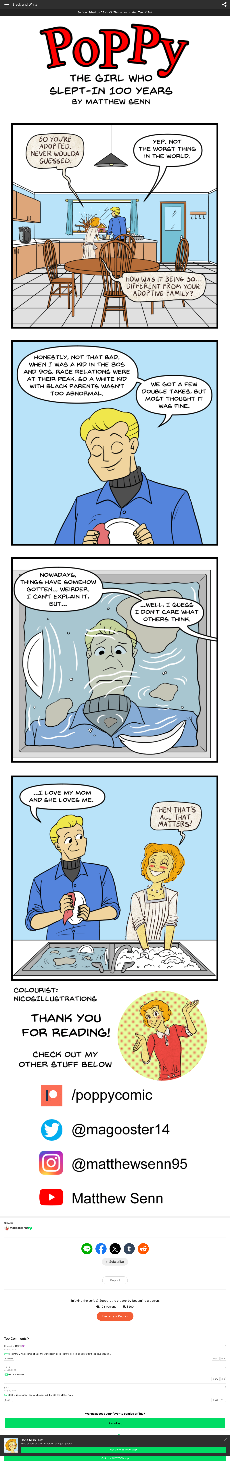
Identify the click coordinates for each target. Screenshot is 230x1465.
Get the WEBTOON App (123, 1449)
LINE (86, 1248)
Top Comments (15, 1338)
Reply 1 (8, 1400)
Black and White (25, 4)
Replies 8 (9, 1359)
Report (115, 1280)
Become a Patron (115, 1316)
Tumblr (129, 1248)
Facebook (101, 1248)
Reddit (143, 1248)
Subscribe (116, 1262)
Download (115, 1423)
